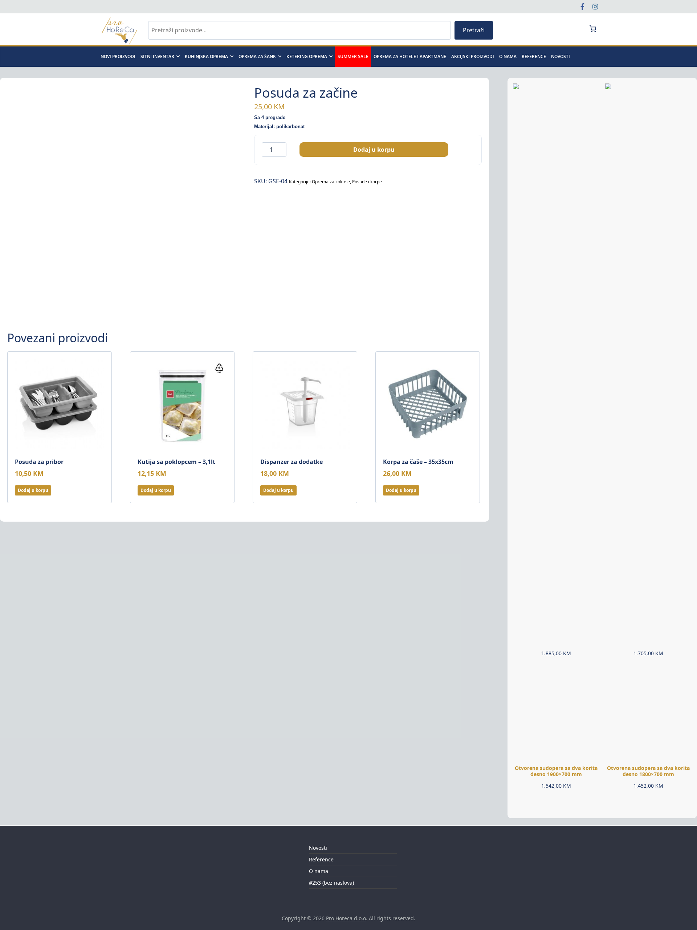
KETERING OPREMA (306, 56)
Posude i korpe (367, 182)
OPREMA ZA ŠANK (257, 56)
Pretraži (474, 30)
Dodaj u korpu (374, 150)
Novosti (318, 847)
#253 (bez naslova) (331, 882)
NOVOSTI (560, 56)
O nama (508, 56)
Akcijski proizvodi (472, 56)
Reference (534, 56)
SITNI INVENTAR (157, 56)
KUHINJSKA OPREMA (206, 56)
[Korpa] (592, 28)
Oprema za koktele (331, 182)
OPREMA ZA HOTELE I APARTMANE (410, 56)
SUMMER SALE (353, 56)
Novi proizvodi (118, 56)
